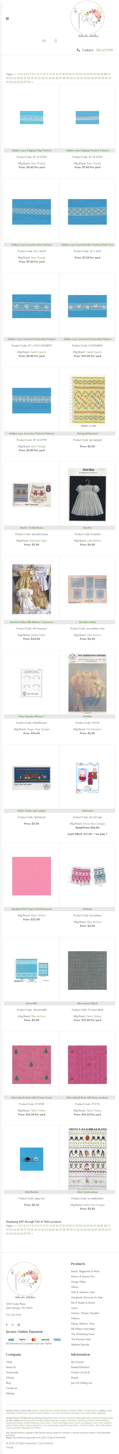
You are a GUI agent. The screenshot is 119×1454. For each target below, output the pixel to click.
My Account (77, 1362)
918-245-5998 (13, 1315)
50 (71, 78)
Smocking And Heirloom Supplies (37, 1420)
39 (32, 78)
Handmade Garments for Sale (86, 1297)
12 (44, 74)
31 (109, 74)
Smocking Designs (51, 1425)
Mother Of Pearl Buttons (15, 1425)
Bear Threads (38, 163)
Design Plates (78, 1282)
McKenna (87, 811)
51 (74, 78)
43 (46, 78)
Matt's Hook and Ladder (31, 811)
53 (81, 78)
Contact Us (11, 1388)
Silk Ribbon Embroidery (83, 1329)
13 (47, 74)
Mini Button (31, 1192)
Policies (10, 1377)
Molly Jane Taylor (38, 540)
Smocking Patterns (60, 1410)
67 (25, 82)
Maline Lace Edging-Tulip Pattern (31, 150)
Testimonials (12, 1372)
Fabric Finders (38, 915)
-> (32, 82)
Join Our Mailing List (81, 1383)
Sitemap (10, 1393)
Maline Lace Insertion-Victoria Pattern (31, 433)
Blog (8, 1383)
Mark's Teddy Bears (31, 528)
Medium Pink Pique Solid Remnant (32, 909)
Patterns (75, 1318)
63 (11, 82)
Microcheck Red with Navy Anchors (87, 1097)
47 (60, 78)
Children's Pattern (76, 1410)
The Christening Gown (83, 1334)
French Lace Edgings (83, 1423)
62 (7, 82)
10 (37, 74)
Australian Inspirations (68, 1420)
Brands (74, 1377)
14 (50, 74)
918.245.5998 (104, 50)
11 (41, 74)
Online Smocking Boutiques (97, 1418)
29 (101, 74)
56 (92, 78)
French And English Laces (62, 1423)
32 (7, 78)
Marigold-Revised (87, 433)
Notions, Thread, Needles (85, 1313)
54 (85, 78)
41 (39, 78)
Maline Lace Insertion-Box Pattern (31, 245)
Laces (74, 1308)
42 (42, 78)
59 (102, 78)
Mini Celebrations (87, 1192)
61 (110, 78)
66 (21, 82)
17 (60, 74)
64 (14, 82)
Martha (87, 528)
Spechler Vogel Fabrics (69, 1425)
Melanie (87, 909)
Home (9, 1362)
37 (25, 78)
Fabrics (75, 1287)
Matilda (87, 716)
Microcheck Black (87, 1003)
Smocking (82, 1420)
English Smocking (31, 1423)
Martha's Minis (87, 622)
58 (99, 78)
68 (28, 82)
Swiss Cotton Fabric (88, 1413)
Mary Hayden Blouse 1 (31, 716)
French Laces (45, 1423)
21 (73, 74)
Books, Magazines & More (85, 1271)
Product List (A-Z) (80, 1372)
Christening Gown (91, 1410)
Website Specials (80, 1344)
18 (63, 74)
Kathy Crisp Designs (94, 1205)
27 (94, 74)
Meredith (31, 1003)
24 (84, 74)
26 (91, 74)
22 (77, 74)
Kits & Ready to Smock (83, 1302)
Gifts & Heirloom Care (83, 1292)
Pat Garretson (94, 729)
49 (67, 78)
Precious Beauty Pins (34, 1425)
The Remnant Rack (81, 1339)
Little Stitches (94, 540)
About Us (11, 1367)
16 (57, 74)
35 (18, 78)
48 (64, 78)
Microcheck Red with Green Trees (31, 1097)
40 (35, 78)
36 (21, 78)
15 (54, 74)
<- (15, 74)
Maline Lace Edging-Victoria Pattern (87, 150)
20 (70, 74)
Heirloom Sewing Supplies (39, 1413)
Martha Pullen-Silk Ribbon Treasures (31, 622)
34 (14, 78)
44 (49, 78)
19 (66, 74)
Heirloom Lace (21, 1413)
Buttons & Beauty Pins (82, 1276)
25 (87, 74)
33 (11, 78)
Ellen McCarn (94, 635)
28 (98, 74)
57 (96, 78)
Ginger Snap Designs (38, 729)
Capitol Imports (38, 352)
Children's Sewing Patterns (98, 1420)
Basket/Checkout (80, 1367)
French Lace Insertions (102, 1423)
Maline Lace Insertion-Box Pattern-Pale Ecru (87, 245)
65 (18, 82)
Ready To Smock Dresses (42, 1410)
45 (53, 78)
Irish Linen (55, 1413)
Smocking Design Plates (15, 1427)
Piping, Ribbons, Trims (83, 1323)
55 (88, 78)
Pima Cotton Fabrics (104, 1425)
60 (106, 78)
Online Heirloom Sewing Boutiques (67, 1418)
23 (80, 74)
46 (57, 78)
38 (28, 78)
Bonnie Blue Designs (94, 823)
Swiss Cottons (35, 1427)
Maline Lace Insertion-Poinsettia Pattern (31, 339)
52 (78, 78)
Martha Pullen (38, 635)
